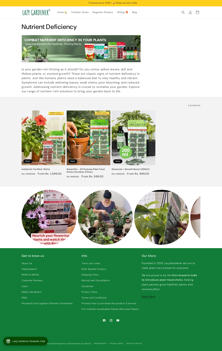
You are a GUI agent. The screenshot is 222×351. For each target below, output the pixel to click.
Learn (25, 286)
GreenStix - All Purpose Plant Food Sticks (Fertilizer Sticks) (85, 170)
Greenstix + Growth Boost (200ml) (130, 169)
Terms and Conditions (94, 297)
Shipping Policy (90, 274)
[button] (183, 12)
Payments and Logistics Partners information (47, 303)
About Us (27, 263)
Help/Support (29, 269)
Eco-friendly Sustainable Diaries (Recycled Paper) (110, 309)
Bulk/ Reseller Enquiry (94, 269)
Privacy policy (116, 343)
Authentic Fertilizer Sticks (36, 169)
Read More (148, 296)
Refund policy (100, 343)
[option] (49, 217)
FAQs (24, 297)
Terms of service (134, 343)
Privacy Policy (89, 291)
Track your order (91, 263)
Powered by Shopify (81, 343)
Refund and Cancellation (96, 280)
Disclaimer (87, 286)
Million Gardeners (32, 291)
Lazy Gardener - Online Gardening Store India (51, 343)
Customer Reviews (32, 280)
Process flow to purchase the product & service (109, 303)
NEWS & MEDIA (30, 274)
